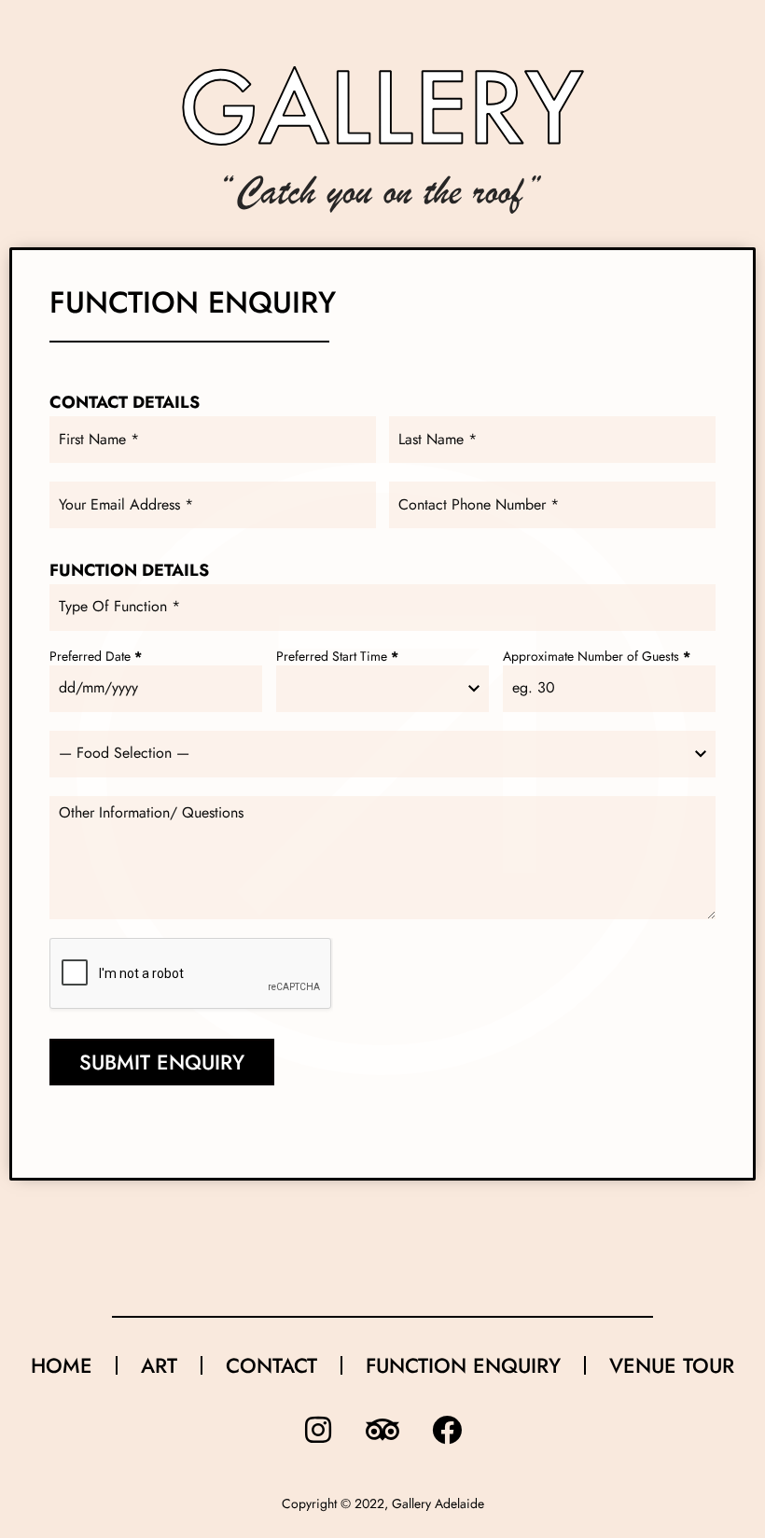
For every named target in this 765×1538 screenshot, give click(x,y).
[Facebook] (447, 1430)
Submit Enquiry (161, 1062)
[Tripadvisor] (382, 1430)
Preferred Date (95, 657)
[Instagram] (318, 1430)
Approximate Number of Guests (596, 657)
